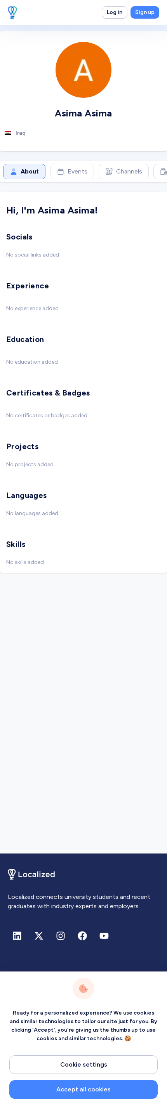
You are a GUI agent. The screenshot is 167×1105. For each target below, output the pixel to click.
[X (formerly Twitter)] (39, 935)
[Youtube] (104, 935)
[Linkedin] (17, 935)
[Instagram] (60, 935)
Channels (129, 171)
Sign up (145, 12)
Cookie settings (83, 1064)
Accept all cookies (83, 1089)
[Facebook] (82, 935)
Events (77, 171)
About (30, 171)
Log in (114, 12)
